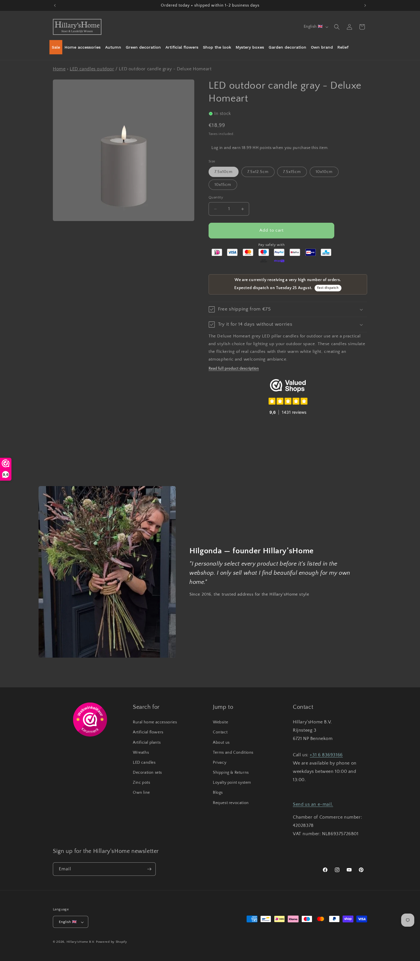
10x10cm (324, 172)
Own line (141, 793)
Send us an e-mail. (313, 804)
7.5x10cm (224, 172)
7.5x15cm (292, 172)
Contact (220, 732)
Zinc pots (141, 782)
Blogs (218, 793)
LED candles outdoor (92, 68)
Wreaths (141, 752)
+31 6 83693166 (326, 755)
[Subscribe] (149, 869)
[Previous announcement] (55, 5)
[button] (337, 27)
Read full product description (234, 368)
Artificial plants (147, 742)
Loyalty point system (232, 782)
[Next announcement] (365, 5)
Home (59, 68)
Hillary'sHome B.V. (81, 942)
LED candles (144, 762)
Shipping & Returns (231, 772)
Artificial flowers (148, 732)
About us (221, 742)
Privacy (219, 762)
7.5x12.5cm (258, 172)
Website (220, 722)
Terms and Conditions (233, 752)
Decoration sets (147, 772)
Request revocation (231, 803)
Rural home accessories (155, 722)
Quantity (216, 198)
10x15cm (223, 185)
